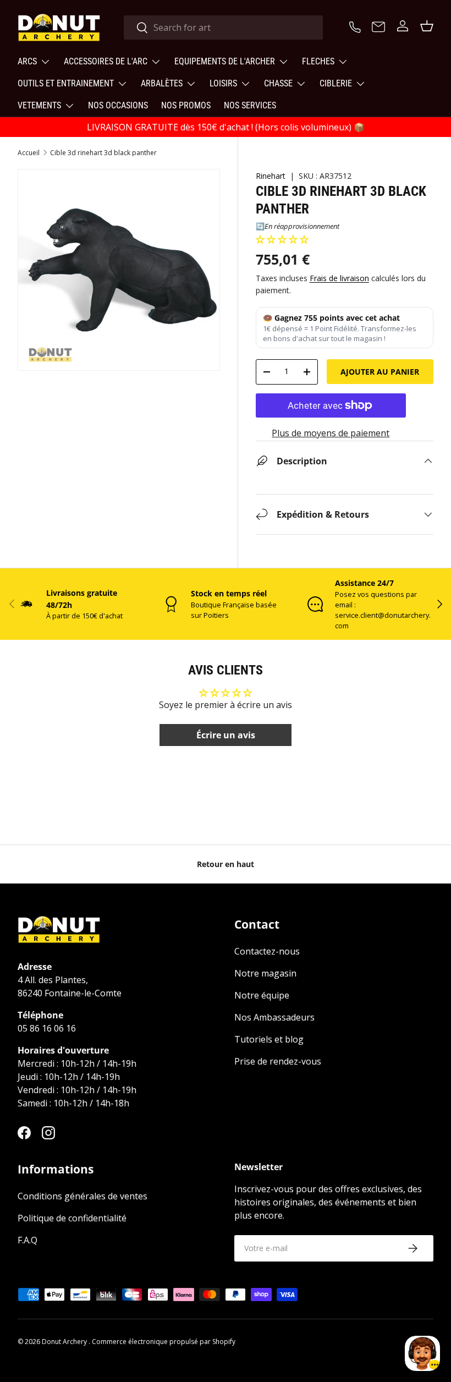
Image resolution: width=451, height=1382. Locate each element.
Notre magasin (265, 973)
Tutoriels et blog (269, 1039)
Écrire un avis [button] (225, 735)
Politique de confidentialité (72, 1218)
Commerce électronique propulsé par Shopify (163, 1341)
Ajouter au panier (379, 371)
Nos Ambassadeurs (274, 1017)
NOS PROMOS (186, 105)
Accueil (29, 153)
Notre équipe (261, 995)
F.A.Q (27, 1240)
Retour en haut (225, 864)
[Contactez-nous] (378, 27)
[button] (282, 239)
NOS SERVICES (250, 105)
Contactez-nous (267, 951)
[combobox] (223, 27)
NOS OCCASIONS (118, 105)
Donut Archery (65, 1341)
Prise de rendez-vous (277, 1061)
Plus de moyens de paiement (330, 433)
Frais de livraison (339, 278)
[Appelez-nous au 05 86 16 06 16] (356, 26)
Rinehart (270, 176)
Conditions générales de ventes (82, 1196)
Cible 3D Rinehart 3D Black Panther (103, 153)
